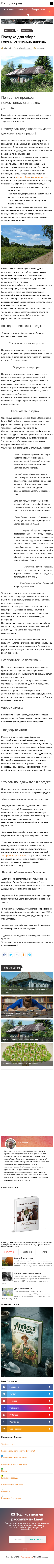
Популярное (9, 1252)
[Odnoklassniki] (23, 955)
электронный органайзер (13, 856)
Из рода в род (27, 1557)
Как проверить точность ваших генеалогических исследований (22, 1014)
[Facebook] (4, 955)
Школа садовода (9, 1478)
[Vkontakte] (17, 955)
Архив (44, 1252)
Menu (49, 3)
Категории (27, 1252)
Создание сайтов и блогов (14, 1457)
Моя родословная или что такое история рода (21, 1063)
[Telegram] (29, 955)
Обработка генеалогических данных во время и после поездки (25, 990)
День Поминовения (23, 1289)
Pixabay (4, 1471)
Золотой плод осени (23, 1258)
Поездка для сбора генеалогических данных (21, 1039)
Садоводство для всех (12, 1484)
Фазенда (5, 1491)
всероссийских (23, 177)
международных (40, 177)
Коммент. (41, 48)
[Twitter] (11, 955)
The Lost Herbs (8, 1444)
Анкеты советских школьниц (27, 1273)
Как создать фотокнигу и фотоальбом (19, 1451)
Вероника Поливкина (11, 1498)
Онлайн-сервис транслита (14, 1464)
